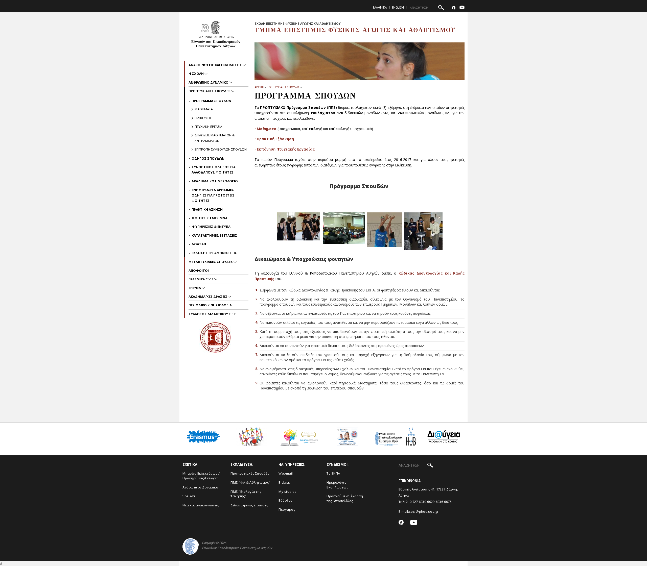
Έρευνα (188, 496)
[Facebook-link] (453, 8)
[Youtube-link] (462, 8)
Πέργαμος (287, 509)
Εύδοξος (285, 500)
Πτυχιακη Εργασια (208, 126)
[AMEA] (251, 439)
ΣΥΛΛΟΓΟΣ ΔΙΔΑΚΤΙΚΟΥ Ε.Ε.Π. (213, 314)
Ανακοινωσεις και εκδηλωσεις (216, 65)
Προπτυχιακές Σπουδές (249, 473)
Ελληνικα (380, 7)
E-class (284, 482)
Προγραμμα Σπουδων (211, 101)
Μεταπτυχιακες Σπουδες (211, 261)
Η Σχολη (196, 73)
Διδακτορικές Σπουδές (249, 505)
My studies (287, 491)
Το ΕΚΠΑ (333, 473)
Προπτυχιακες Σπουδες (283, 87)
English (398, 7)
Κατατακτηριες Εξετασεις (214, 235)
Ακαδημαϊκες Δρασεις (208, 296)
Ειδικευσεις (203, 118)
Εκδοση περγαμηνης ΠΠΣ (214, 253)
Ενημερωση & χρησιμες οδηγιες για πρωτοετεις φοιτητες (213, 195)
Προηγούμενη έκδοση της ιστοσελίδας (345, 498)
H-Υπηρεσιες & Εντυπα (211, 226)
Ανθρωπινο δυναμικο (209, 82)
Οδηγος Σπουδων (208, 158)
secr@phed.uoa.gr (423, 511)
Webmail (286, 473)
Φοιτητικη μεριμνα (209, 218)
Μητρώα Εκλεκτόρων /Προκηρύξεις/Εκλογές (201, 475)
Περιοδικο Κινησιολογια (210, 305)
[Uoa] (190, 546)
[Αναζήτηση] (441, 8)
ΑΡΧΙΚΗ (259, 87)
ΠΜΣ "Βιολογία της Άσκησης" (245, 494)
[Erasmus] (203, 438)
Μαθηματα (204, 109)
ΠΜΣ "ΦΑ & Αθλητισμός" (250, 482)
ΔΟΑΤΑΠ (199, 244)
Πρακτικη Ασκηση (207, 209)
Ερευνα (195, 287)
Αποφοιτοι (199, 270)
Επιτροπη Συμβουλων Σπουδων (221, 149)
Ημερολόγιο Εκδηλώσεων (337, 484)
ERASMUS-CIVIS (201, 279)
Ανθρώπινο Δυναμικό (200, 487)
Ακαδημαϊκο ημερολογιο (215, 181)
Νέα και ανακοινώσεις (200, 505)
